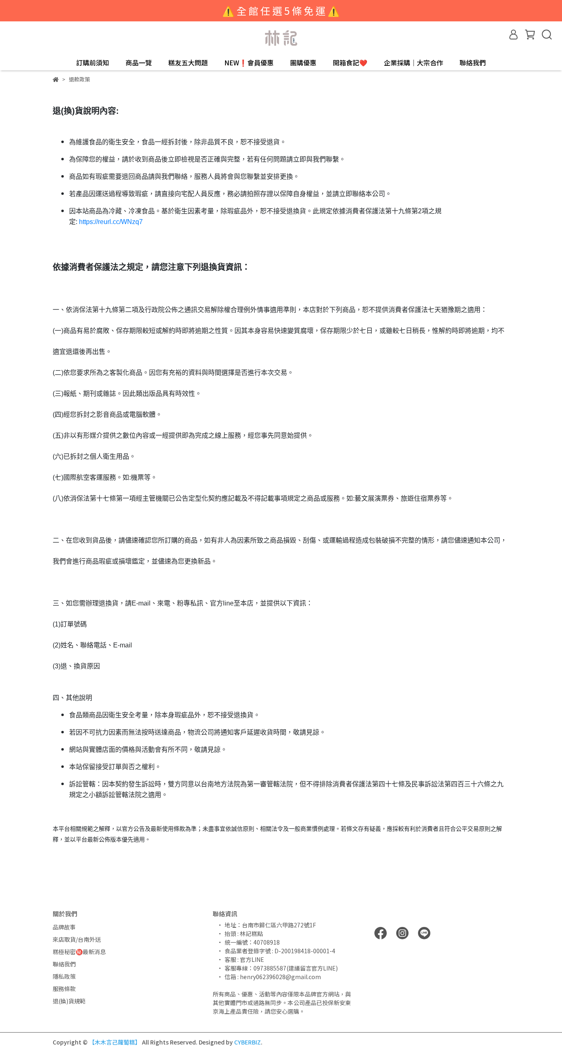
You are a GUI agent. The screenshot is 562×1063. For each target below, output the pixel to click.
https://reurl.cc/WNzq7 (111, 221)
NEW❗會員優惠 (249, 62)
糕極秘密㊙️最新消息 (79, 951)
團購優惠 (303, 62)
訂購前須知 (92, 62)
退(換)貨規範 (69, 1001)
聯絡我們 (473, 62)
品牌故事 (64, 927)
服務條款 (64, 988)
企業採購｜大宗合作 (413, 62)
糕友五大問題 (188, 62)
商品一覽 (138, 62)
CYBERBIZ (247, 1042)
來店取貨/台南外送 (77, 939)
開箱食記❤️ (350, 62)
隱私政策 (64, 976)
